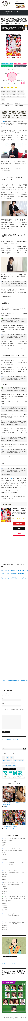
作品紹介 (19, 11)
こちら (18, 139)
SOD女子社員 (20, 91)
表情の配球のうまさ (11, 96)
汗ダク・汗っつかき (11, 94)
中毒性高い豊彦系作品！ (19, 760)
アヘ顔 (2, 99)
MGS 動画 (19, 528)
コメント (4, 714)
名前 (3, 698)
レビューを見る (10, 806)
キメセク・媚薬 (6, 762)
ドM (3, 757)
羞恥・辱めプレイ (20, 94)
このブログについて (18, 13)
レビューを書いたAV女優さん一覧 (8, 11)
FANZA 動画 (19, 523)
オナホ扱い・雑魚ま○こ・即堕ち (9, 765)
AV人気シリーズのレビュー (6, 13)
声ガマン (3, 91)
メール (4, 703)
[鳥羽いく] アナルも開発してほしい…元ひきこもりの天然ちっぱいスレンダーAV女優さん (17, 898)
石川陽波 (3, 94)
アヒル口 (3, 96)
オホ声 (12, 762)
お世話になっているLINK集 (8, 963)
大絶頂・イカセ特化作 (11, 91)
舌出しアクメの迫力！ (21, 96)
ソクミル (19, 533)
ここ (20, 1)
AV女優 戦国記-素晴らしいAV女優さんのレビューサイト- (12, 1017)
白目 (8, 757)
